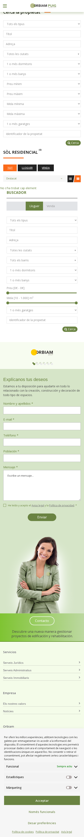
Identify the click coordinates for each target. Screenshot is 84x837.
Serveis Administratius (17, 670)
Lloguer (27, 168)
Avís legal (66, 832)
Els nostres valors (14, 703)
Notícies (8, 711)
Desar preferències (42, 823)
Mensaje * (10, 467)
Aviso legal (38, 505)
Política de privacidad (61, 505)
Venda (46, 168)
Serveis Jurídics (13, 662)
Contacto (42, 620)
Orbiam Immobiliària (43, 5)
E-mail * (8, 419)
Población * (11, 451)
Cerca (74, 143)
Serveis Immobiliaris (16, 677)
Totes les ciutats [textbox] (18, 54)
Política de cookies (23, 832)
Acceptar (42, 800)
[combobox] (42, 53)
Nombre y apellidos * (18, 403)
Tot (10, 168)
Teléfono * (10, 435)
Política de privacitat (47, 832)
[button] (33, 363)
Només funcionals (42, 812)
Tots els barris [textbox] (19, 260)
